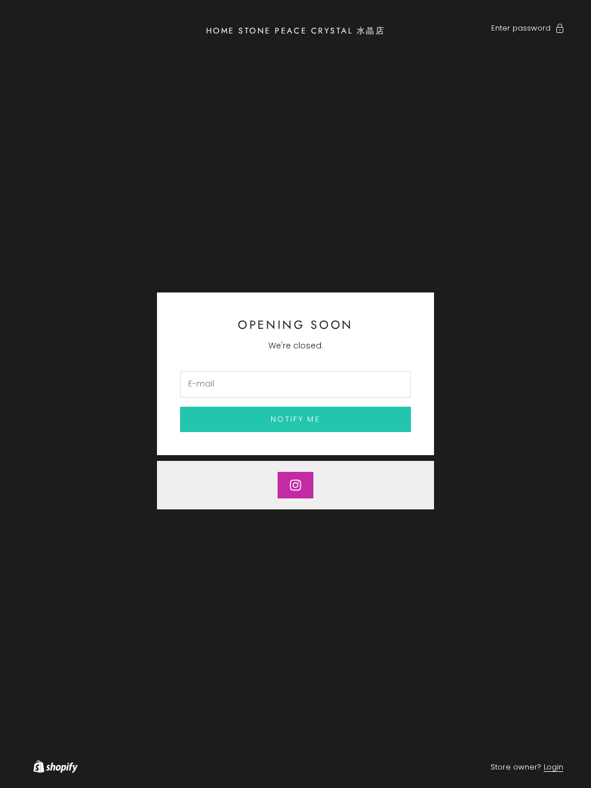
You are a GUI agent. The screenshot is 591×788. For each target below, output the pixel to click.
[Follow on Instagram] (295, 485)
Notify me (295, 419)
